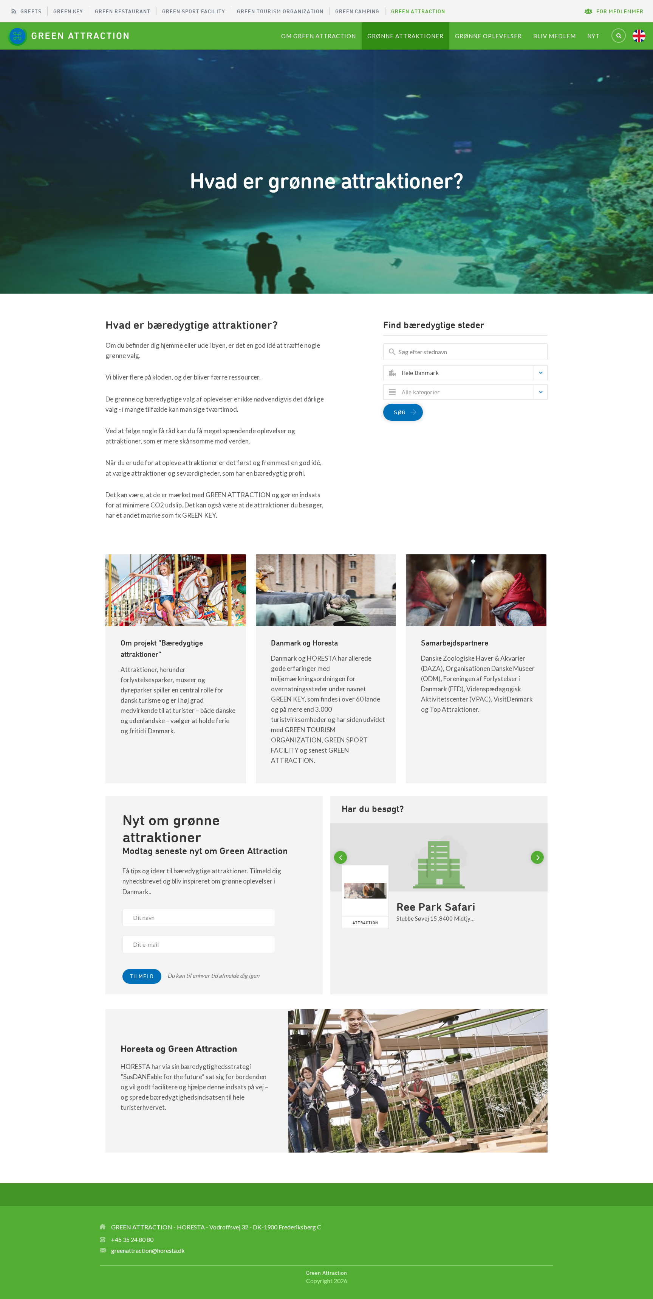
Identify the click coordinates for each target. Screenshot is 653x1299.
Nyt (593, 36)
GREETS (31, 11)
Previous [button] (341, 857)
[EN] (639, 36)
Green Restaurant (122, 11)
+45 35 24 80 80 (132, 1239)
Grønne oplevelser (488, 36)
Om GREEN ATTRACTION (318, 36)
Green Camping (357, 11)
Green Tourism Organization (280, 11)
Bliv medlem (554, 36)
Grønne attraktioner (405, 36)
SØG (400, 412)
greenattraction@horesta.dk (148, 1250)
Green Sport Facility (193, 11)
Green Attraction (418, 11)
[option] (439, 889)
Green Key (68, 11)
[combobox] (471, 372)
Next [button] (538, 857)
